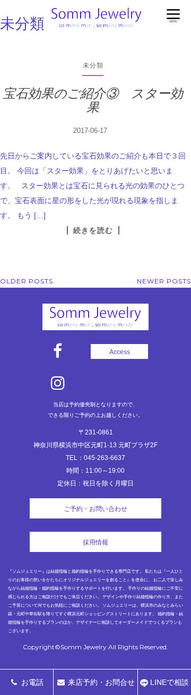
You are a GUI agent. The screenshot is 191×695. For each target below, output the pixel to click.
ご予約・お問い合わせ (95, 509)
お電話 (31, 682)
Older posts (26, 281)
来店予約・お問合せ (100, 682)
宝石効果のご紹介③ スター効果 (93, 100)
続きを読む (93, 230)
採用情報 (95, 542)
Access (119, 352)
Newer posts (164, 281)
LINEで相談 (168, 682)
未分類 (93, 65)
